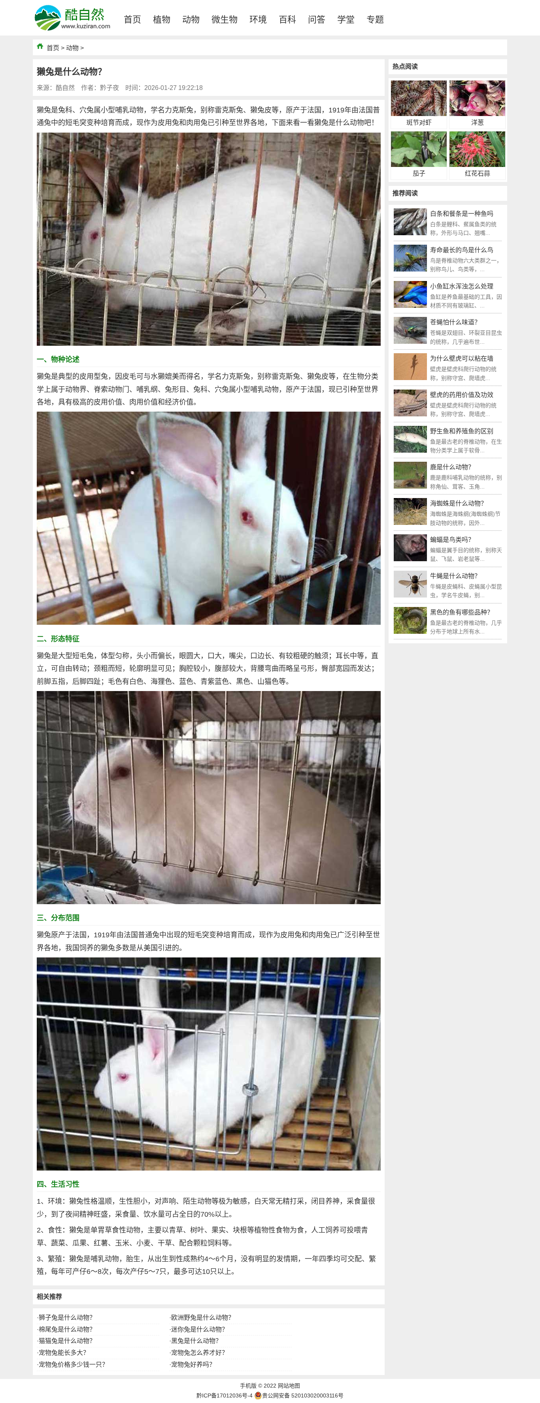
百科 (287, 19)
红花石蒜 (477, 173)
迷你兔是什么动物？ (199, 1329)
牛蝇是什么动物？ (455, 576)
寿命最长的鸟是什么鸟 (461, 250)
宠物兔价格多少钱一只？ (73, 1364)
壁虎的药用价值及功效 (461, 394)
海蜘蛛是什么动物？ (458, 503)
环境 (258, 19)
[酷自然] (72, 33)
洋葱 (477, 122)
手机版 (248, 1385)
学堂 (346, 19)
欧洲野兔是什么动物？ (202, 1317)
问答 (316, 19)
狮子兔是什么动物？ (67, 1317)
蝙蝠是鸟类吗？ (452, 539)
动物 (191, 19)
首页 (132, 19)
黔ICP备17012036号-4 (224, 1395)
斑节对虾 (419, 122)
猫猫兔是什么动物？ (67, 1340)
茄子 (419, 173)
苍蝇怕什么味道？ (455, 322)
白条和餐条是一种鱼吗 (461, 213)
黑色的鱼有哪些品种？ (461, 612)
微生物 (224, 19)
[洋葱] (477, 114)
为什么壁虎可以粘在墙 (461, 358)
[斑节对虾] (419, 114)
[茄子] (419, 164)
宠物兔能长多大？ (64, 1352)
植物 (161, 19)
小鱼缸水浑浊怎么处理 (461, 286)
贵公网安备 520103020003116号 (303, 1395)
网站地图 (289, 1385)
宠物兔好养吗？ (193, 1364)
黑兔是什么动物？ (196, 1340)
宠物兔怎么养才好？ (199, 1352)
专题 (375, 19)
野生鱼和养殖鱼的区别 (461, 431)
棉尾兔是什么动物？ (67, 1329)
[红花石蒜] (477, 164)
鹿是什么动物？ (452, 467)
